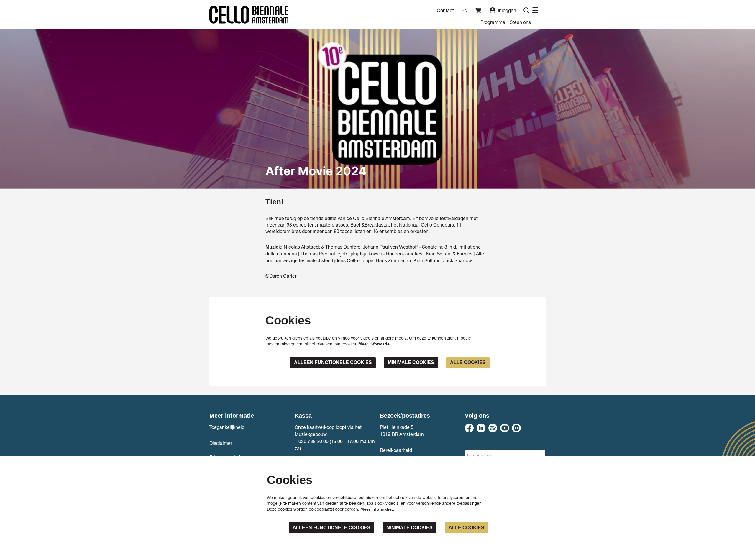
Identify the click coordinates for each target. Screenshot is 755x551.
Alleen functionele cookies (333, 362)
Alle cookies (468, 362)
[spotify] (492, 428)
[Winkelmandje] (479, 10)
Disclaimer (220, 443)
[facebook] (469, 428)
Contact (445, 10)
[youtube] (504, 428)
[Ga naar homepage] (248, 15)
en (464, 10)
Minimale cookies (411, 362)
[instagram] (516, 428)
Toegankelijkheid (226, 427)
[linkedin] (481, 428)
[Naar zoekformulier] (526, 10)
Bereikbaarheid (396, 450)
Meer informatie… (376, 344)
